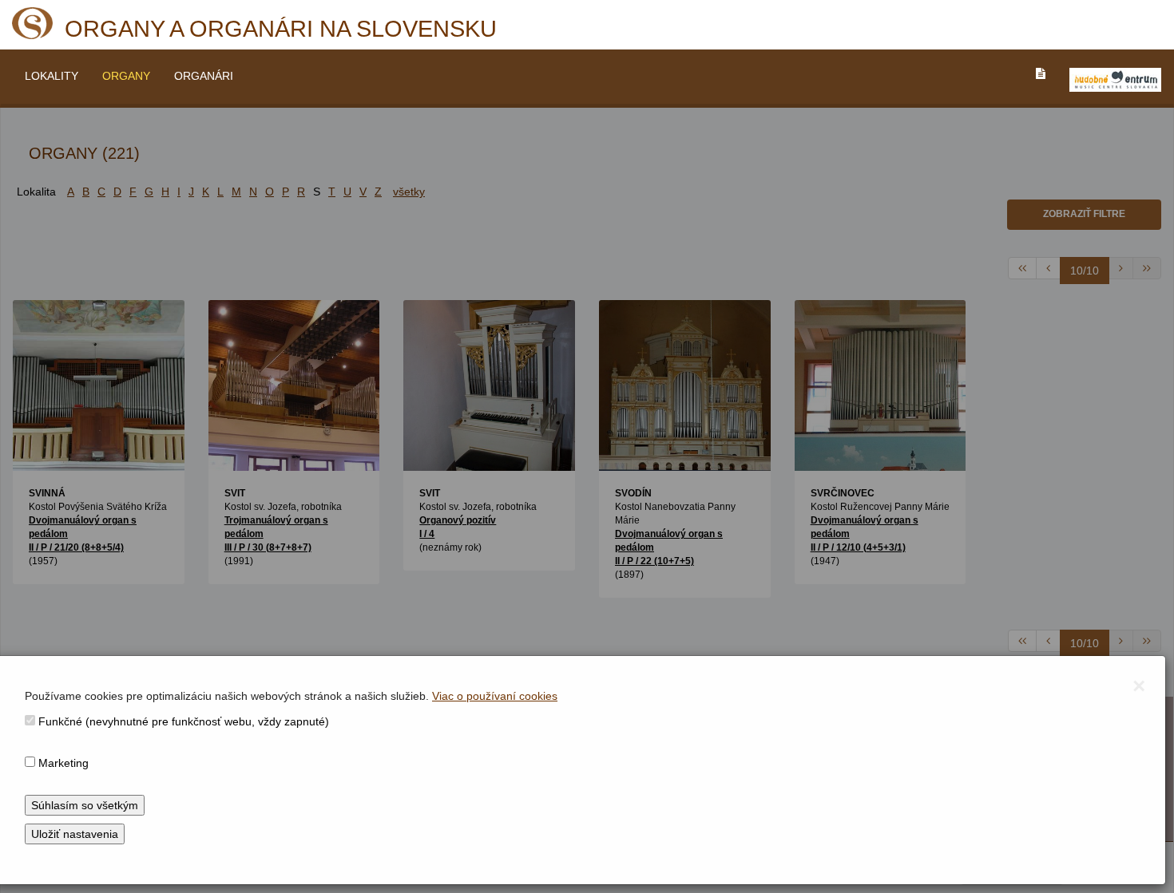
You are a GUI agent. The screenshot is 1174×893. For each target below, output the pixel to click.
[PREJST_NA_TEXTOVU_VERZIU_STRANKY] (1040, 73)
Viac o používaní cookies (494, 696)
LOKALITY (51, 75)
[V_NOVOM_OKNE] (1115, 80)
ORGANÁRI (203, 75)
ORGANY (126, 75)
